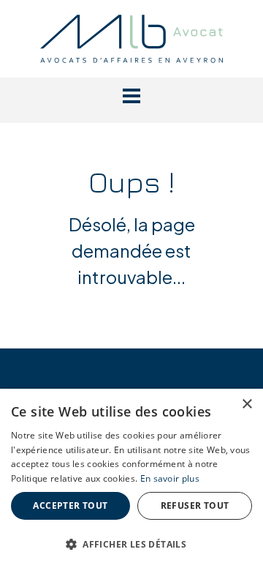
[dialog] (131, 480)
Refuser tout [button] (195, 505)
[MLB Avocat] (131, 36)
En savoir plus (169, 478)
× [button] (246, 404)
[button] (131, 96)
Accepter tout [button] (70, 505)
